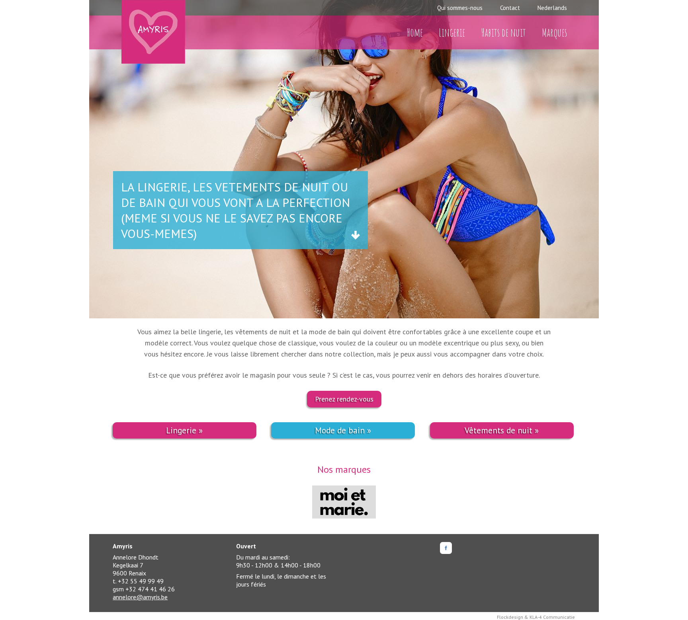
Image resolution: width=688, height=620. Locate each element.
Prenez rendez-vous (344, 399)
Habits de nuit (503, 32)
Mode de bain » (343, 430)
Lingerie (452, 32)
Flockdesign (510, 617)
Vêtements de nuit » (502, 430)
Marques (554, 32)
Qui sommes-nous (460, 8)
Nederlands (552, 8)
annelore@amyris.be (140, 597)
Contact (510, 8)
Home (415, 32)
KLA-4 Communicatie (552, 617)
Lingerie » (184, 430)
